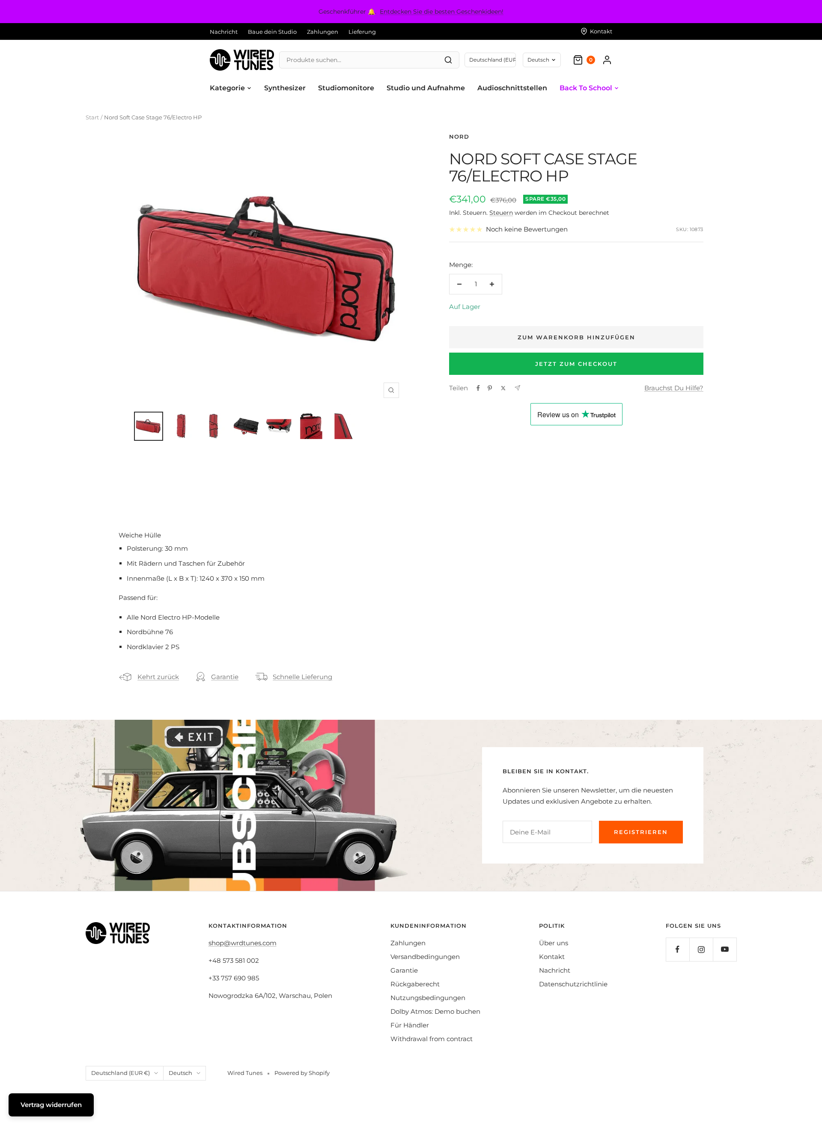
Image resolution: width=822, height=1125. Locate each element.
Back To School (586, 88)
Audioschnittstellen (512, 88)
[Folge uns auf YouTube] (724, 949)
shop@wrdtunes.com (242, 943)
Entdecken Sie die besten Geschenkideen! (441, 11)
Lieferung (362, 31)
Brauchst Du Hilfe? (673, 388)
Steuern (501, 213)
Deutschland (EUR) (492, 59)
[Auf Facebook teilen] (478, 388)
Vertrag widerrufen (51, 1105)
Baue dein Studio (272, 31)
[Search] (448, 60)
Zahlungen (322, 31)
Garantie (224, 677)
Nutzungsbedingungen (427, 998)
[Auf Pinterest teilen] (490, 388)
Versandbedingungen (425, 957)
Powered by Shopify (302, 1072)
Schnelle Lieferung (302, 677)
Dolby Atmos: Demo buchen (435, 1011)
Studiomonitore (346, 88)
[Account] (607, 60)
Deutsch (538, 59)
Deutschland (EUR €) (120, 1072)
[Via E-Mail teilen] (517, 388)
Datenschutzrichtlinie (573, 984)
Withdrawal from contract (431, 1039)
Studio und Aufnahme (426, 88)
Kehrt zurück (158, 677)
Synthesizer (285, 88)
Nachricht (224, 31)
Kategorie (227, 88)
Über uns (553, 943)
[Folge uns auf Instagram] (701, 949)
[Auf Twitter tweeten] (503, 388)
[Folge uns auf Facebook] (677, 949)
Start (92, 117)
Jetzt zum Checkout (576, 363)
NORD (459, 136)
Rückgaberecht (415, 984)
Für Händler (409, 1025)
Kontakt (552, 957)
